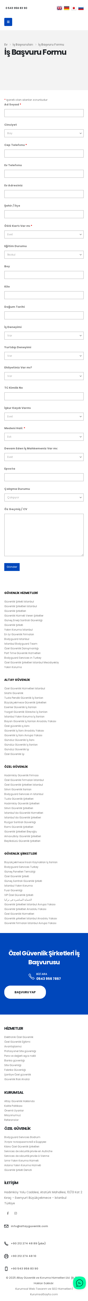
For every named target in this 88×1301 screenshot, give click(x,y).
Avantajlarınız (13, 1046)
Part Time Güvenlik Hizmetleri (22, 653)
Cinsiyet (10, 125)
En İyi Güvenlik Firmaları (19, 634)
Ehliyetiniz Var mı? (18, 367)
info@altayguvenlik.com (29, 1226)
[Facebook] (7, 1213)
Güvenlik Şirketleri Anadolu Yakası (25, 909)
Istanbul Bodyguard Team (20, 643)
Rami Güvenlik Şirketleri (18, 827)
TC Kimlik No (13, 388)
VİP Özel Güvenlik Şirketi (18, 895)
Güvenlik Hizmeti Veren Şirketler (23, 615)
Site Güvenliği (12, 1065)
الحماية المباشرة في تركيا (18, 899)
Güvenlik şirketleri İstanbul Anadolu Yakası (30, 918)
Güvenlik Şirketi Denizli (18, 1170)
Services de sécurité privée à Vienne (26, 1156)
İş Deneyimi (13, 327)
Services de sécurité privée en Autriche (28, 1151)
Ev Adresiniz (13, 185)
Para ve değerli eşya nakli (20, 1056)
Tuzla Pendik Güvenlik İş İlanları (23, 698)
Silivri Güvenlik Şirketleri (18, 808)
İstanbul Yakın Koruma (18, 885)
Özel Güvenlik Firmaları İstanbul (24, 780)
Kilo (7, 287)
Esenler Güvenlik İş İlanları (20, 707)
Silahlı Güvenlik (13, 693)
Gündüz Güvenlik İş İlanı (19, 740)
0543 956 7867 (48, 978)
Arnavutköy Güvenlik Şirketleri (22, 836)
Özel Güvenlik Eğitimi (17, 1042)
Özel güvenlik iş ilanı (16, 726)
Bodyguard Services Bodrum (22, 1137)
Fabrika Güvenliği (15, 1070)
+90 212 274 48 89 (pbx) (28, 1243)
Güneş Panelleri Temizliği (19, 871)
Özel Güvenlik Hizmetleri (19, 914)
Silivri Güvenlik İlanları (17, 789)
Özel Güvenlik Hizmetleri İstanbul (24, 688)
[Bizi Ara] (31, 976)
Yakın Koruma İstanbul (18, 629)
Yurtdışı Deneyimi (17, 347)
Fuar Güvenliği (13, 890)
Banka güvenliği (14, 1060)
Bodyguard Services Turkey (21, 867)
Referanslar (11, 1120)
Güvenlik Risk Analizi (17, 1079)
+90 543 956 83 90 (24, 1268)
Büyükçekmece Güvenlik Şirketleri (25, 702)
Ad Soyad (12, 104)
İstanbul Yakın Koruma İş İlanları (24, 716)
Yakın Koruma (13, 667)
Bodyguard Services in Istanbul (23, 794)
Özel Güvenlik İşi (14, 754)
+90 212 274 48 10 (23, 1256)
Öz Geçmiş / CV (15, 509)
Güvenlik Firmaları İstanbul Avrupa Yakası (30, 923)
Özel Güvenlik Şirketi (16, 876)
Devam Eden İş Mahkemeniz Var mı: (31, 448)
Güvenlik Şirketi (13, 625)
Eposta (9, 469)
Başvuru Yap (25, 992)
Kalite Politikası (13, 1106)
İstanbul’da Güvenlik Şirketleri (22, 817)
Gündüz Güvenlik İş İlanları (21, 744)
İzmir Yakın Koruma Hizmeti (21, 1160)
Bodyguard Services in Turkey (22, 658)
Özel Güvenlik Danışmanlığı (21, 648)
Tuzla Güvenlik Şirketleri (19, 799)
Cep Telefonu (15, 145)
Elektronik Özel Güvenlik (18, 1037)
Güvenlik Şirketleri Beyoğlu (20, 831)
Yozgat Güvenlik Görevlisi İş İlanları (25, 712)
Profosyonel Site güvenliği (20, 1051)
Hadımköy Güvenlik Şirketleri (22, 803)
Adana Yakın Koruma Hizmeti (22, 1165)
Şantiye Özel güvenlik (17, 1074)
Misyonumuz (12, 1115)
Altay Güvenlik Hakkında (19, 1101)
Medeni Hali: (14, 428)
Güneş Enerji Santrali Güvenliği (23, 620)
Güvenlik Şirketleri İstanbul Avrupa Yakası (30, 904)
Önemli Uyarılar (14, 1110)
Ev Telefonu (13, 165)
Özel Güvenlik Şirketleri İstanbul (23, 784)
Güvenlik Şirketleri (15, 611)
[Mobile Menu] (8, 22)
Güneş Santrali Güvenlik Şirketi (23, 881)
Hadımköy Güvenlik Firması (21, 775)
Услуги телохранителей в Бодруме (25, 1142)
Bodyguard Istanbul (16, 639)
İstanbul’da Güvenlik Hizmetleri (23, 813)
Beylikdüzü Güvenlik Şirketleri (22, 841)
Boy (7, 266)
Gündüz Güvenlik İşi (16, 749)
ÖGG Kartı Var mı (18, 226)
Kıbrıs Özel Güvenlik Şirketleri (21, 1146)
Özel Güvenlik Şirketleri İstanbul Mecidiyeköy (31, 662)
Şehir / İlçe (12, 206)
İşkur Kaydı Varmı (17, 408)
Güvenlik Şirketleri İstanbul (20, 606)
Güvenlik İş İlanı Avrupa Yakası (23, 735)
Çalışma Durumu (17, 489)
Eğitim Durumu (15, 246)
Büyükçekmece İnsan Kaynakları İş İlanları (30, 862)
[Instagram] (15, 1213)
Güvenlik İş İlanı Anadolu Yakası (24, 730)
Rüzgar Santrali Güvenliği (20, 822)
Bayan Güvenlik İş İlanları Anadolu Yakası (30, 721)
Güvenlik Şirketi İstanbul (19, 601)
